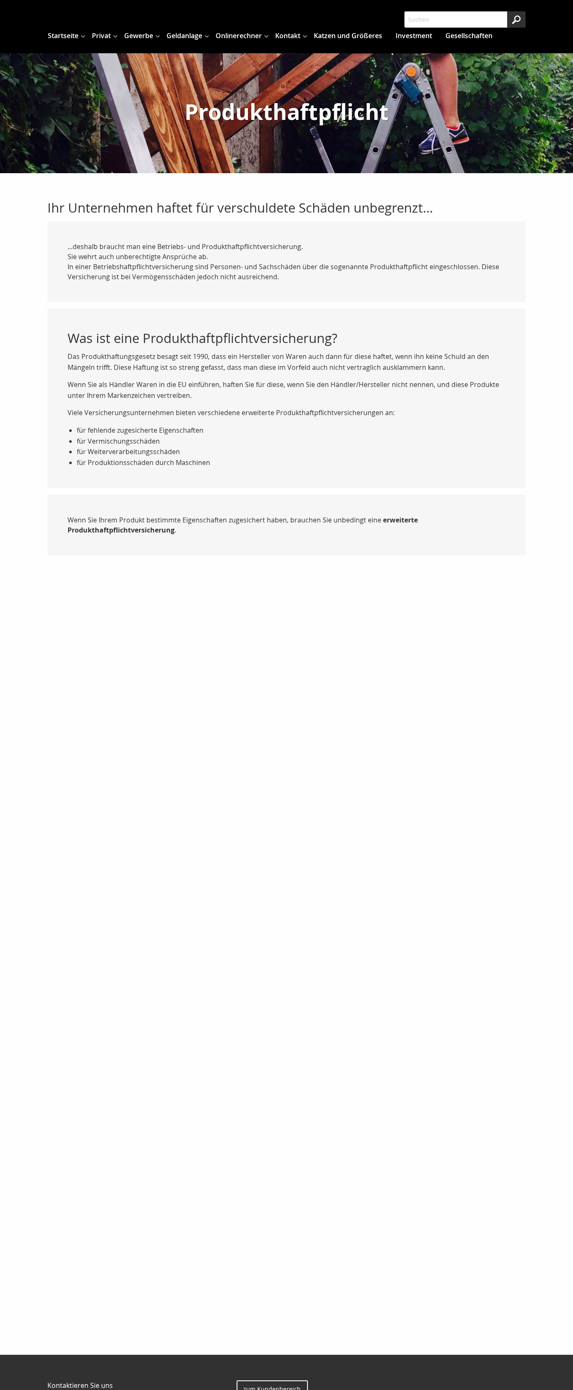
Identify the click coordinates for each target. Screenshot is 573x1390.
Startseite (63, 35)
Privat (101, 35)
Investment (414, 35)
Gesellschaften (468, 35)
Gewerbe (138, 35)
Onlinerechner (239, 35)
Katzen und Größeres (348, 35)
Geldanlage (184, 35)
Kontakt (287, 35)
